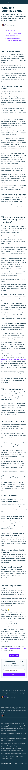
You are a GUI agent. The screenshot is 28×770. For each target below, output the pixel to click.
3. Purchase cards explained (12, 35)
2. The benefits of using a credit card (14, 33)
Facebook (21, 763)
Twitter (25, 763)
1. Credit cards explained (11, 31)
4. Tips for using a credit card (12, 38)
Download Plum (14, 655)
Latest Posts (15, 764)
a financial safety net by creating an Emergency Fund (13, 359)
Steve (5, 24)
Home (12, 2)
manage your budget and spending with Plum (13, 648)
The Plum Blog (5, 2)
